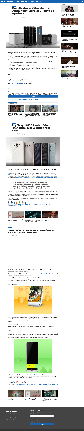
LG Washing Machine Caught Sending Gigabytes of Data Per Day (15, 220)
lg (44, 204)
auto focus (16, 204)
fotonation (40, 204)
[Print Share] (25, 80)
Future (41, 1)
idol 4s (26, 99)
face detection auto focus (25, 204)
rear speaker (35, 99)
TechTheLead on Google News (17, 83)
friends (32, 384)
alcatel (15, 99)
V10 (20, 205)
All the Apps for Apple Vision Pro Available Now (14, 399)
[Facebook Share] (9, 80)
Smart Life (27, 1)
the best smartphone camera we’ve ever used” (39, 174)
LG (16, 380)
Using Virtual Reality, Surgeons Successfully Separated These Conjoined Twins (49, 114)
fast (32, 204)
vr (39, 99)
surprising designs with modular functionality (29, 167)
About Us (68, 430)
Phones (22, 1)
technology (16, 205)
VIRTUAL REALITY (53, 384)
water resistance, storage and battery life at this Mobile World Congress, (40, 273)
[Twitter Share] (11, 80)
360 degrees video (18, 384)
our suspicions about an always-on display (33, 374)
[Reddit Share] (17, 80)
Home (18, 1)
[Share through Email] (22, 80)
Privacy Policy (63, 430)
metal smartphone (45, 384)
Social (37, 1)
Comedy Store (18, 417)
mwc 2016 (30, 99)
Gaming (32, 1)
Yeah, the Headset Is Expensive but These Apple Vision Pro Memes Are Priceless (49, 399)
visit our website (19, 94)
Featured (20, 99)
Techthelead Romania (10, 417)
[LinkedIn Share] (14, 80)
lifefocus (50, 204)
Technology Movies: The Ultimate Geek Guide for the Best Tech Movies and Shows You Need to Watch (32, 220)
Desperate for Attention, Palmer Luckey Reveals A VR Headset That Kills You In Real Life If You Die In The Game (32, 115)
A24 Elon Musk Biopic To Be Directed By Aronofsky (50, 220)
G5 (34, 384)
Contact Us (73, 430)
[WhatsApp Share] (20, 80)
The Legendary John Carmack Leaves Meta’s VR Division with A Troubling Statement (15, 114)
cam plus (24, 384)
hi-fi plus (38, 384)
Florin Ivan (19, 133)
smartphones (10, 205)
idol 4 (23, 99)
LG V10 (46, 204)
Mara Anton (19, 16)
